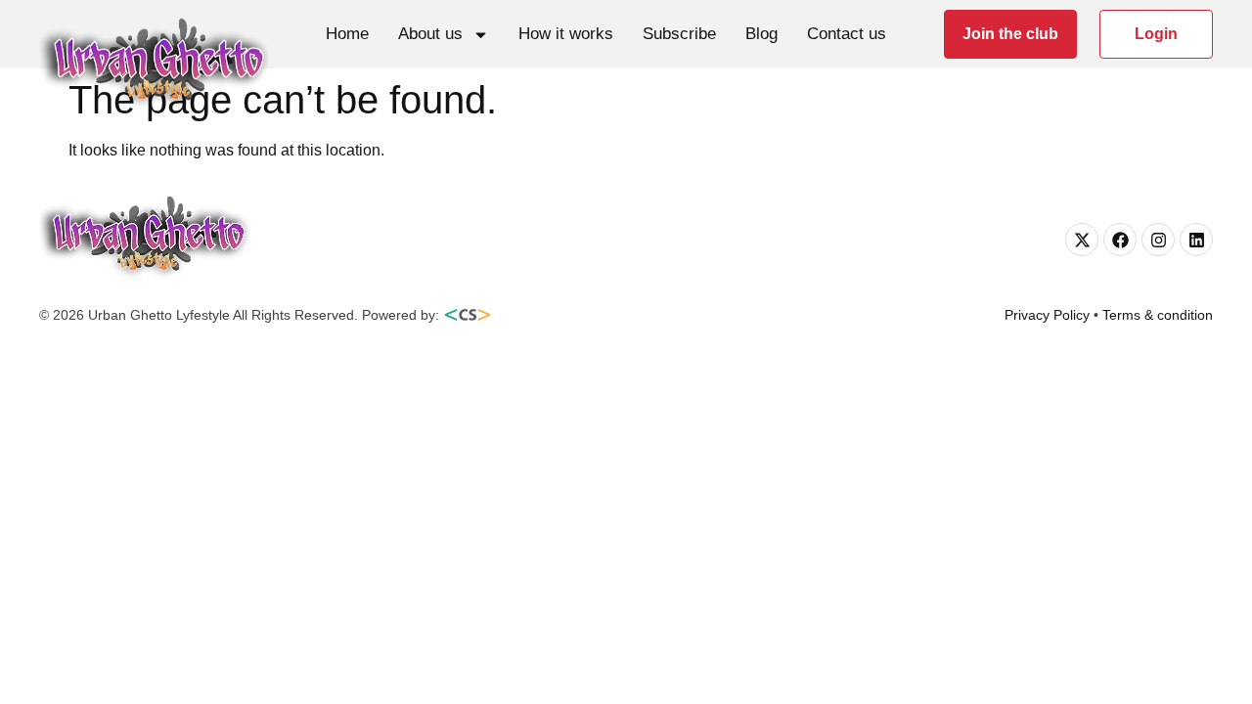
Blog (761, 33)
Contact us (846, 33)
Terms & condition (1157, 315)
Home (347, 33)
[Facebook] (1120, 239)
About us (430, 33)
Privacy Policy (1047, 315)
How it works (565, 33)
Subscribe (679, 33)
